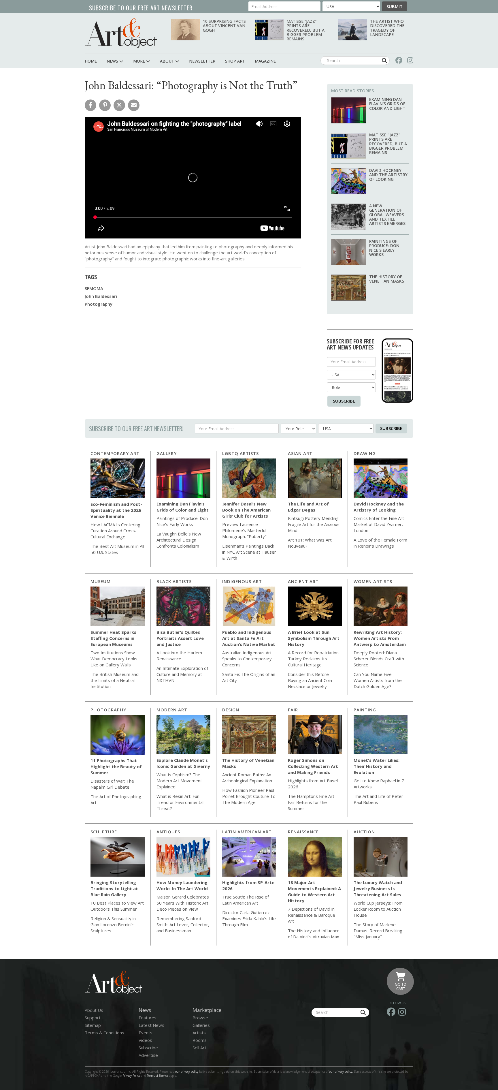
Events (145, 1033)
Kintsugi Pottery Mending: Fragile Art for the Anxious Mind (313, 524)
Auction (364, 832)
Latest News (151, 1025)
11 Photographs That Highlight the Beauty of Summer (116, 766)
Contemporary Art (114, 453)
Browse (200, 1018)
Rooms (200, 1040)
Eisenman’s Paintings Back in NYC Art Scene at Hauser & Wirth (249, 552)
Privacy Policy (131, 1076)
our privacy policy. (341, 1072)
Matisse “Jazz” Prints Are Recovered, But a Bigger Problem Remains (305, 30)
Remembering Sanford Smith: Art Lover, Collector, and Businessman (182, 924)
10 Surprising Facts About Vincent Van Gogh (224, 25)
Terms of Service (157, 1076)
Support (93, 1018)
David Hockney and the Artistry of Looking (388, 175)
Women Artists (373, 581)
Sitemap (93, 1025)
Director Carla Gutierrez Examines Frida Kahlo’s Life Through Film (249, 918)
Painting (365, 710)
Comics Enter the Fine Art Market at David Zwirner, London (379, 524)
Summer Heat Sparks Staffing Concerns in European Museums (113, 638)
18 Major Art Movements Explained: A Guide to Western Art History (314, 891)
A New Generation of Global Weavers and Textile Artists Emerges (387, 214)
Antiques (168, 832)
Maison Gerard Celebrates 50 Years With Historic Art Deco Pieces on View (182, 903)
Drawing (365, 453)
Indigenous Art (242, 581)
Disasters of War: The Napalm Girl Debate (112, 784)
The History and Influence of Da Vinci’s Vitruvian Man (313, 933)
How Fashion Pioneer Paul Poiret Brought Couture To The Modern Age (249, 796)
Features (147, 1018)
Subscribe (344, 401)
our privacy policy (186, 1072)
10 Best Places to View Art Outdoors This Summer (117, 906)
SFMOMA (94, 288)
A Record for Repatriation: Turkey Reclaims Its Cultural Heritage (313, 659)
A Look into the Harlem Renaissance (179, 655)
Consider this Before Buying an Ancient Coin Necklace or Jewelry (310, 680)
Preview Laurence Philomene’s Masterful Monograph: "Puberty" (244, 530)
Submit (394, 6)
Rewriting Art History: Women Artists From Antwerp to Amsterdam (380, 638)
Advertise (148, 1055)
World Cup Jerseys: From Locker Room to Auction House (378, 909)
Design (230, 710)
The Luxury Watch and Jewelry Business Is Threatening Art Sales (378, 888)
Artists (199, 1033)
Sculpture (103, 832)
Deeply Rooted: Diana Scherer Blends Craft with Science (379, 659)
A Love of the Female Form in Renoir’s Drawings (380, 543)
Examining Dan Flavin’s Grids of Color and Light (387, 104)
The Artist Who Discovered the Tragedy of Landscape (387, 27)
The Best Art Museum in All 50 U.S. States (117, 549)
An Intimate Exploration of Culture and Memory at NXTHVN (182, 674)
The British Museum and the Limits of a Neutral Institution (114, 680)
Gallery (166, 453)
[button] (90, 105)
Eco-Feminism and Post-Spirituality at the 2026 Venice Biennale (116, 510)
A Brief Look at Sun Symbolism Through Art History (313, 638)
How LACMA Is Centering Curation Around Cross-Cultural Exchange (115, 531)
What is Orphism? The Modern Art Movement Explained (179, 781)
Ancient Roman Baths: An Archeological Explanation (247, 777)
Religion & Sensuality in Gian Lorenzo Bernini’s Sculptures (113, 924)
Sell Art (199, 1047)
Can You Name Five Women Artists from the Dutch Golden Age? (378, 680)
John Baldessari (101, 296)
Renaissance (303, 832)
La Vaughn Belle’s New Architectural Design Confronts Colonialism (178, 540)
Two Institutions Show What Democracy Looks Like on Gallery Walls (113, 659)
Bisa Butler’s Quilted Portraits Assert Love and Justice (180, 638)
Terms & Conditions (104, 1033)
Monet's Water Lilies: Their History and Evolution (376, 766)
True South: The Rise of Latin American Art (245, 900)
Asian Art (300, 453)
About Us (94, 1010)
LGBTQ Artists (240, 453)
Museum (100, 581)
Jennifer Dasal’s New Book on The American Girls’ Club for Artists (246, 510)
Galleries (201, 1025)
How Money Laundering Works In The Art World (182, 885)
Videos (145, 1040)
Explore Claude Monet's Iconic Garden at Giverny (183, 763)
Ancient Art (303, 581)
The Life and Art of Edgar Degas (308, 507)
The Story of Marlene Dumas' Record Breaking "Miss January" (378, 930)
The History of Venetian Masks (386, 279)
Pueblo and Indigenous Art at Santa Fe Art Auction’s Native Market (248, 638)
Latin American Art (247, 832)
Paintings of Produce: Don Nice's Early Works (384, 247)
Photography (98, 304)
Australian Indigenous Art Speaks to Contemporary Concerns (247, 659)
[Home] (121, 33)
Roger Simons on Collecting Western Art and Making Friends (313, 766)
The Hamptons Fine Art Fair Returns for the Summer (311, 802)
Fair (293, 710)
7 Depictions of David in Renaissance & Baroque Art (311, 915)
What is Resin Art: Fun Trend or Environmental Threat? (179, 802)
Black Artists (174, 581)
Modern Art (171, 710)
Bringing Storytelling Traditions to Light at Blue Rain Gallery (114, 888)
